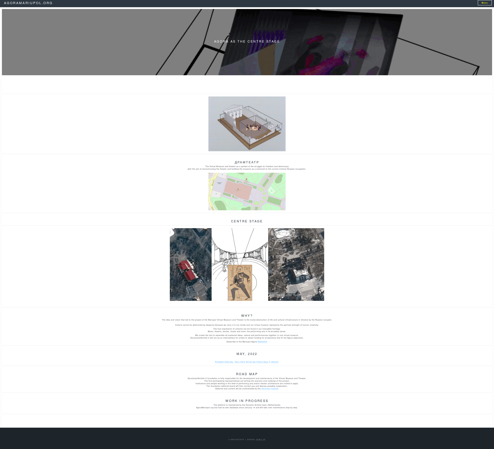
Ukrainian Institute (270, 388)
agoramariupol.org (28, 2)
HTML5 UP (261, 439)
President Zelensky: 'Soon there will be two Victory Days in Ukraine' (247, 362)
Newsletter (263, 341)
